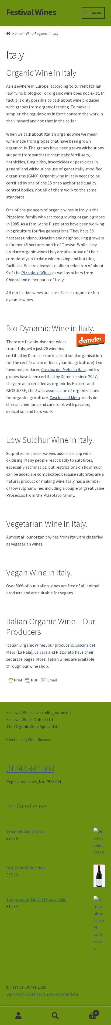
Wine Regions (37, 33)
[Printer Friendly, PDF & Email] (32, 679)
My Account (18, 1016)
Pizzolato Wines (36, 272)
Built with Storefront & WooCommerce (42, 994)
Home (17, 33)
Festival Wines (31, 12)
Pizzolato (65, 652)
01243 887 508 (30, 768)
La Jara (40, 652)
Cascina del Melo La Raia (63, 369)
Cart (85, 1011)
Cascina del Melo (65, 397)
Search (55, 1016)
